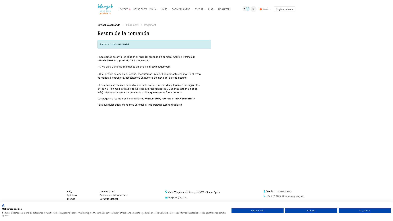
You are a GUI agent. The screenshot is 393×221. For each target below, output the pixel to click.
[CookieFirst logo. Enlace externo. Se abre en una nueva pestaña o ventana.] (3, 205)
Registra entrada (284, 9)
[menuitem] (124, 9)
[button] (254, 9)
